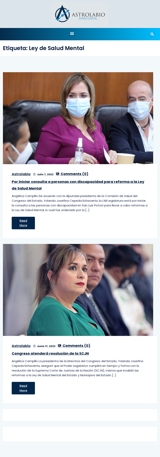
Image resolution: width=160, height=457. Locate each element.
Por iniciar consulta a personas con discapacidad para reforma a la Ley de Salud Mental (78, 185)
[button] (72, 33)
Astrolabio (21, 174)
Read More (23, 223)
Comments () (74, 174)
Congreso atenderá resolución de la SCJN (50, 353)
